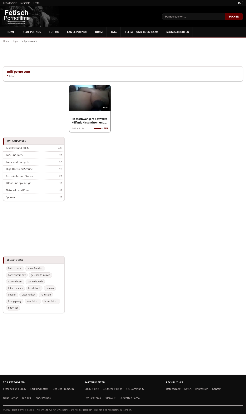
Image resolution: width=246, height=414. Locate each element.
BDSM (99, 32)
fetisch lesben (15, 288)
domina (50, 288)
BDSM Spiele (10, 3)
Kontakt (216, 389)
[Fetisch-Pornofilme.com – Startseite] (16, 16)
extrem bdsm (15, 281)
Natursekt (25, 3)
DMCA (187, 389)
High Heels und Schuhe (19, 169)
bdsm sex (13, 307)
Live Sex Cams (93, 398)
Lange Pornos (77, 32)
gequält (12, 294)
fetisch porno (15, 268)
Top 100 (54, 32)
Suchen (234, 16)
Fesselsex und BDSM (17, 148)
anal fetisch (33, 301)
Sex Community (135, 389)
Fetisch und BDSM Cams (141, 32)
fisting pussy (14, 301)
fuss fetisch (34, 288)
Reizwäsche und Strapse (19, 176)
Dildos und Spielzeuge (18, 183)
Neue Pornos (31, 32)
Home (11, 32)
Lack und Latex (14, 155)
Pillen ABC (110, 398)
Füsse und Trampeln (17, 162)
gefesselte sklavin (40, 275)
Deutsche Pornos (112, 389)
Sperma (10, 197)
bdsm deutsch (35, 281)
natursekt (46, 294)
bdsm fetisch (51, 301)
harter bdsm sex (17, 275)
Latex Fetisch (28, 294)
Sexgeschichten (177, 32)
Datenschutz (173, 389)
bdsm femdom (35, 268)
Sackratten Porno (130, 398)
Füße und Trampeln (63, 389)
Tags (114, 32)
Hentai (36, 3)
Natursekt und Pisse (17, 190)
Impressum (201, 389)
